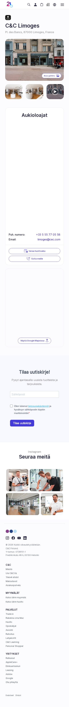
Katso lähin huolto (14, 602)
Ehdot (18, 695)
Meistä (9, 569)
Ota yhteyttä (12, 682)
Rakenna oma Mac (15, 618)
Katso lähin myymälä (16, 597)
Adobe (9, 674)
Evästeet (10, 695)
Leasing (9, 670)
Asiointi (9, 630)
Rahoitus (10, 634)
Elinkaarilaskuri (13, 666)
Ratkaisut (10, 658)
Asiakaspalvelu (13, 585)
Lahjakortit (11, 638)
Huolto (9, 622)
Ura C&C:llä (11, 573)
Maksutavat (11, 581)
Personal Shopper (14, 646)
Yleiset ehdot (12, 577)
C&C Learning (12, 642)
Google (9, 678)
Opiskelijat (11, 626)
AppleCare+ (11, 662)
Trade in (10, 614)
